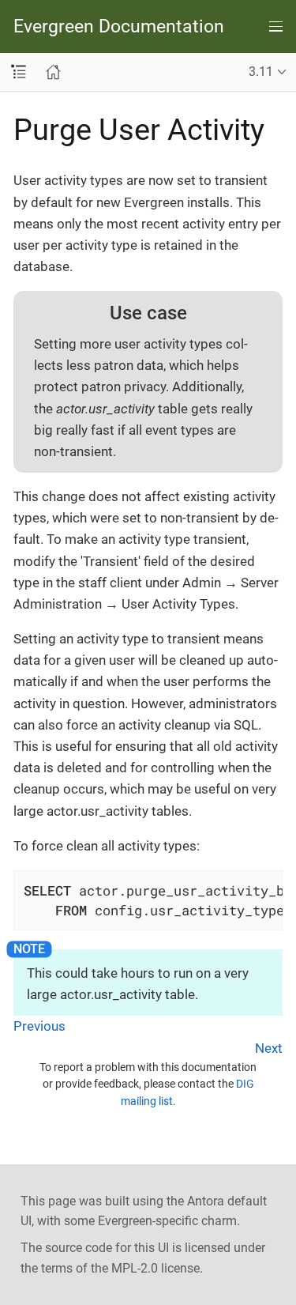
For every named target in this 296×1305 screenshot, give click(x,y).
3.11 (261, 71)
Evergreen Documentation (118, 26)
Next (269, 1048)
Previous (39, 1026)
